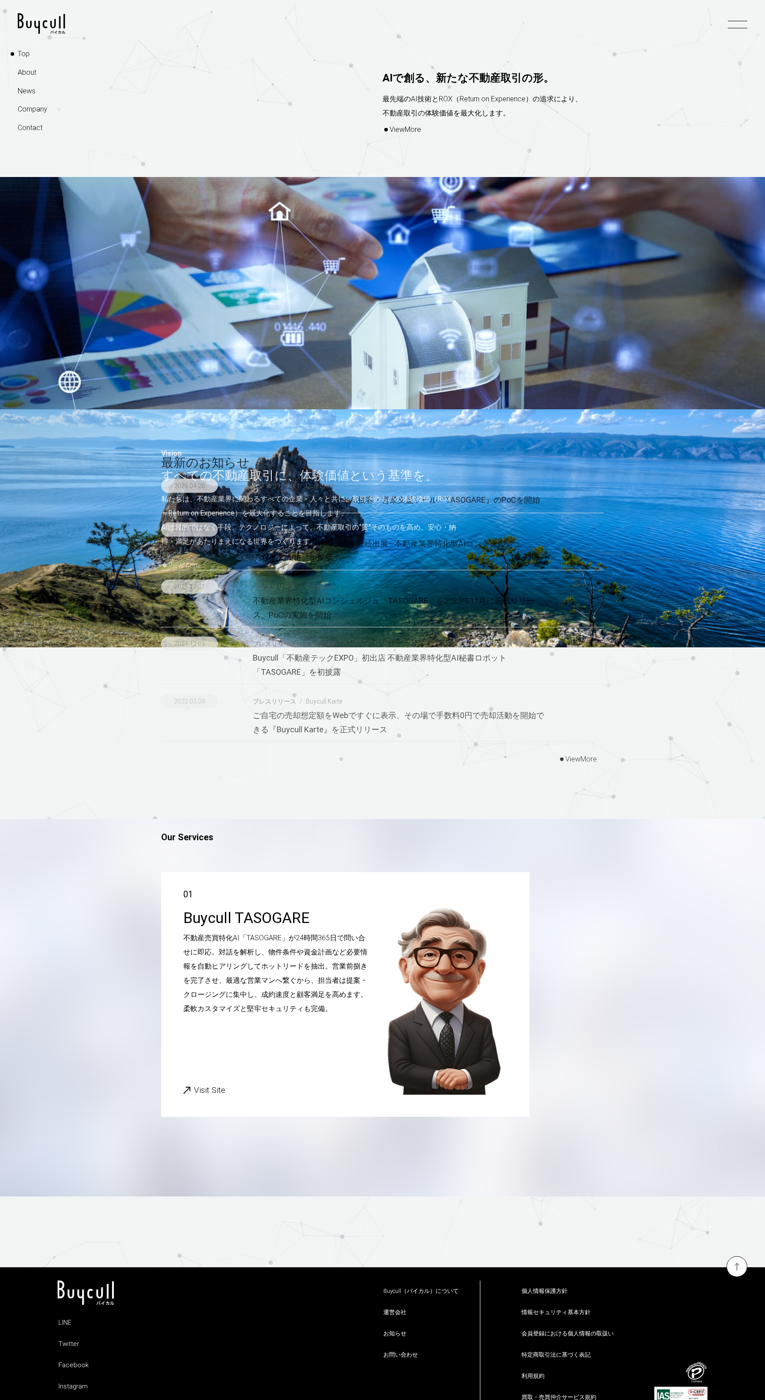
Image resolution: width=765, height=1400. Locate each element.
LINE (64, 1323)
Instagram (73, 1386)
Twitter (68, 1344)
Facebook (73, 1365)
